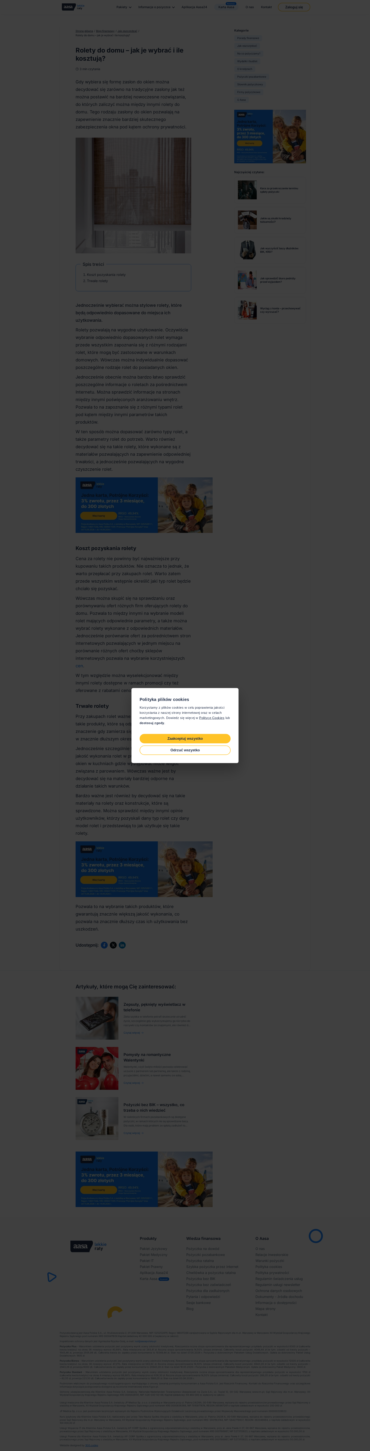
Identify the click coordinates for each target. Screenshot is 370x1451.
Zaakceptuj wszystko (185, 738)
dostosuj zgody (152, 723)
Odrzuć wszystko (185, 750)
